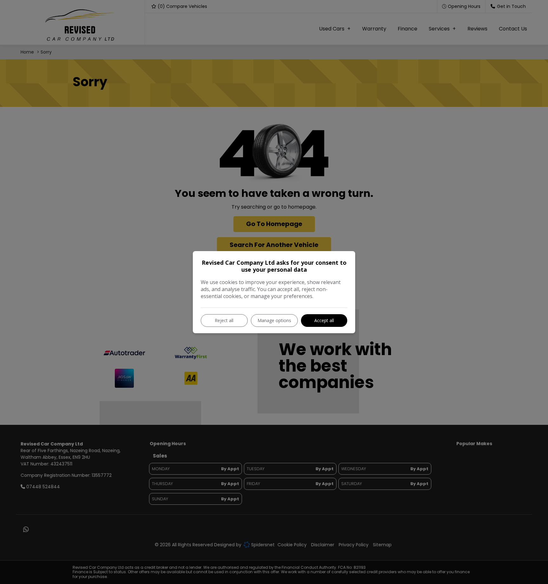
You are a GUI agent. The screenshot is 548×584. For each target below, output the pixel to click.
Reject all (224, 320)
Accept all (324, 320)
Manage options (274, 320)
